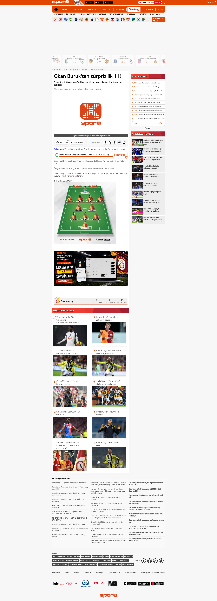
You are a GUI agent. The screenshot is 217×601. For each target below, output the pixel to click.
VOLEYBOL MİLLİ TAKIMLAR (87, 14)
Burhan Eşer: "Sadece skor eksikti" (149, 103)
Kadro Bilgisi (122, 302)
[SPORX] (108, 596)
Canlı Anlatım (97, 556)
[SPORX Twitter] (155, 560)
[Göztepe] (102, 19)
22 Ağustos (76, 56)
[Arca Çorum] (123, 19)
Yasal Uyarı (100, 572)
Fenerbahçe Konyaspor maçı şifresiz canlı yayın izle (70, 524)
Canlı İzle (118, 564)
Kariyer (76, 572)
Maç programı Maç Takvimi (62, 556)
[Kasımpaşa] (66, 19)
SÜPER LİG (102, 14)
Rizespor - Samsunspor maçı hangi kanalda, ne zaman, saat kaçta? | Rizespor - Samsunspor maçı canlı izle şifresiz (108, 491)
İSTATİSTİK (143, 14)
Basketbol (77, 9)
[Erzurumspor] (144, 19)
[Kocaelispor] (133, 19)
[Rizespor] (97, 19)
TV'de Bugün (128, 556)
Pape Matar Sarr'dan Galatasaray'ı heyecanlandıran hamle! (67, 320)
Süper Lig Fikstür (58, 560)
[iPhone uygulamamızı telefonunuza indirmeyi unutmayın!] (98, 3)
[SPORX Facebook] (143, 560)
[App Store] (130, 585)
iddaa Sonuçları (127, 564)
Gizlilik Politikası (130, 572)
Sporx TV (92, 9)
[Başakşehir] (76, 19)
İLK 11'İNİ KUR (70, 14)
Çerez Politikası (114, 572)
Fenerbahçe (107, 560)
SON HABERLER (139, 76)
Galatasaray (59, 149)
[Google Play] (144, 585)
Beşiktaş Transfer (91, 564)
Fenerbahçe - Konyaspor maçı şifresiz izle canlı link (69, 483)
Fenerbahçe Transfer (76, 564)
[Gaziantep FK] (112, 19)
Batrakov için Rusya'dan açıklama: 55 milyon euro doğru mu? (68, 445)
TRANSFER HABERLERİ (116, 14)
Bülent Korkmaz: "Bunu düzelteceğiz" (149, 107)
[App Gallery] (157, 585)
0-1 (149, 61)
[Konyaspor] (138, 19)
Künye (67, 572)
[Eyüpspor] (128, 19)
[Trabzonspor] (118, 19)
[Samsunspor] (60, 19)
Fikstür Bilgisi (110, 302)
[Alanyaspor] (107, 19)
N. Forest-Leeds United (149, 59)
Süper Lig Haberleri (72, 560)
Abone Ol (157, 2)
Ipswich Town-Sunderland (125, 59)
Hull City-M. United (76, 59)
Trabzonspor (124, 560)
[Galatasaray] (55, 19)
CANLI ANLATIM (155, 14)
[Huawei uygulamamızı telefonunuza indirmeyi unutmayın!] (107, 3)
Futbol (65, 9)
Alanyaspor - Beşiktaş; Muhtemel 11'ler (150, 95)
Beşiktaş (115, 560)
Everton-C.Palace (100, 59)
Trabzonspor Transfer (105, 564)
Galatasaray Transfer (60, 564)
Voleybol (120, 9)
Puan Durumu (158, 18)
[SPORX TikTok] (161, 560)
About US (87, 572)
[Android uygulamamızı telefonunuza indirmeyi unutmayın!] (88, 3)
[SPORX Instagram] (149, 560)
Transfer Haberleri (116, 556)
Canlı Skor (106, 9)
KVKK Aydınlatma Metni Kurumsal (153, 572)
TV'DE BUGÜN (131, 14)
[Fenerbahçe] (81, 19)
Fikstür (155, 21)
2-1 (125, 61)
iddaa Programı (85, 560)
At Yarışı (149, 9)
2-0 (76, 61)
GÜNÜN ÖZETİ (58, 14)
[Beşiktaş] (92, 19)
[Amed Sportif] (71, 19)
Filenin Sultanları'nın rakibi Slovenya (149, 83)
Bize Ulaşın (56, 572)
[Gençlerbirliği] (86, 19)
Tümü (160, 9)
